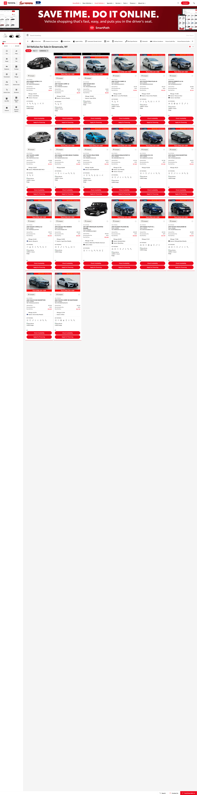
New (5, 34)
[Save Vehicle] (50, 76)
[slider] (3, 43)
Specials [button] (109, 3)
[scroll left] (27, 41)
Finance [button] (132, 3)
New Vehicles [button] (87, 3)
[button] (194, 3)
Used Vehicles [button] (99, 3)
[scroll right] (192, 41)
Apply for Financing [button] (39, 122)
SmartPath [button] (76, 3)
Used (11, 34)
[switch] (5, 35)
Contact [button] (185, 3)
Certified (18, 34)
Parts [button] (125, 3)
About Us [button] (141, 3)
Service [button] (118, 3)
